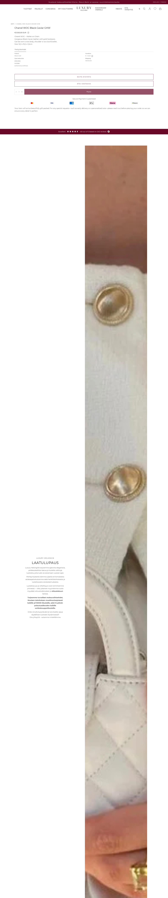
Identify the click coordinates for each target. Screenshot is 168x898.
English (156, 2)
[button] (139, 9)
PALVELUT (39, 9)
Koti (12, 24)
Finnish (163, 2)
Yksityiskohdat (20, 49)
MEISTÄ (119, 9)
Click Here (17, 60)
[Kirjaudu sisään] (149, 8)
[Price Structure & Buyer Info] (28, 32)
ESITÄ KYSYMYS (84, 77)
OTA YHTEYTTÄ (129, 9)
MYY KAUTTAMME (65, 9)
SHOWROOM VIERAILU (100, 9)
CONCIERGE (50, 9)
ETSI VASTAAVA (84, 84)
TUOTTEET (28, 9)
